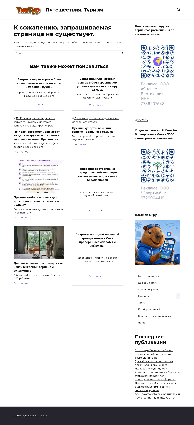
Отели (142, 302)
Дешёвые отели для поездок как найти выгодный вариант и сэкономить (38, 267)
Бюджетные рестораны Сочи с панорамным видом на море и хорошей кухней (39, 83)
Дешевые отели (148, 282)
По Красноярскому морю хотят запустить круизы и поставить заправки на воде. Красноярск (37, 135)
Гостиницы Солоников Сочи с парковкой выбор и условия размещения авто (154, 354)
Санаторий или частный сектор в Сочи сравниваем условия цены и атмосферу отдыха (97, 84)
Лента (141, 322)
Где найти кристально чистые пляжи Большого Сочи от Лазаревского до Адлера (154, 365)
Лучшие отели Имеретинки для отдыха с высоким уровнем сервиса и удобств (155, 387)
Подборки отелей (149, 309)
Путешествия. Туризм (74, 10)
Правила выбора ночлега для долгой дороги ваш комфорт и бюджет (36, 201)
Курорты (143, 296)
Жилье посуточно (148, 289)
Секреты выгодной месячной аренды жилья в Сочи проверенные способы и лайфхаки (97, 240)
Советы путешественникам (154, 316)
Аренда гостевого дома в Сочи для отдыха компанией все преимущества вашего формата (157, 376)
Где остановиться (148, 276)
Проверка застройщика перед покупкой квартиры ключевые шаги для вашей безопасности (97, 174)
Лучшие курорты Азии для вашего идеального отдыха (92, 129)
